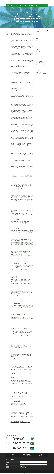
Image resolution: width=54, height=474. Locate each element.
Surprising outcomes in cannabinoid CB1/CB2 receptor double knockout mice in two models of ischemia (21, 391)
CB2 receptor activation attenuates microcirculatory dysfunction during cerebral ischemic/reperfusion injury (22, 417)
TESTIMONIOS (20, 5)
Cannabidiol (15, 422)
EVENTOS (16, 5)
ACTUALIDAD (25, 5)
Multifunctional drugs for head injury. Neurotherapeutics (24, 379)
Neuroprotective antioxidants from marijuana (18, 280)
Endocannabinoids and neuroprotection (27, 322)
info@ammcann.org (36, 2)
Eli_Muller (25, 23)
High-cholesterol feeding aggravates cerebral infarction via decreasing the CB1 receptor (21, 291)
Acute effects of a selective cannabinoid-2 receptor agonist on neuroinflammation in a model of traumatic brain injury (22, 238)
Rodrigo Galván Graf (39, 60)
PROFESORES (38, 51)
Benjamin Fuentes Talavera (40, 76)
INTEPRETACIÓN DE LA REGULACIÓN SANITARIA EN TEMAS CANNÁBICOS (42, 61)
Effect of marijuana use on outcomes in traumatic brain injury (23, 327)
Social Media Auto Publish (24, 473)
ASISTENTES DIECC (38, 40)
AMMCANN (8, 5)
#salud (12, 422)
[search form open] (47, 5)
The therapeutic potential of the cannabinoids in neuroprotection (23, 265)
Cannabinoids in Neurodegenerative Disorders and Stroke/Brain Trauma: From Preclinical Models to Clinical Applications (21, 249)
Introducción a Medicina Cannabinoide (41, 78)
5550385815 (28, 2)
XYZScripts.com (30, 473)
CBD (18, 422)
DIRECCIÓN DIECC (38, 47)
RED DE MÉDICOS (31, 5)
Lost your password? (23, 467)
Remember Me (22, 466)
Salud (29, 422)
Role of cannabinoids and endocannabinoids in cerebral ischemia (23, 301)
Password (7, 464)
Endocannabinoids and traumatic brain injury (18, 365)
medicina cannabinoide (25, 422)
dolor (20, 422)
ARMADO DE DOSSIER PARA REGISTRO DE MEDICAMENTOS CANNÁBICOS (42, 69)
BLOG (40, 5)
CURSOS (12, 5)
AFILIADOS (36, 5)
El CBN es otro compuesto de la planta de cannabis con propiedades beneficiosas (20, 438)
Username (7, 462)
